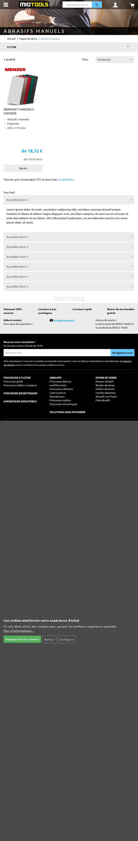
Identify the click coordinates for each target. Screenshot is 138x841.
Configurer (67, 639)
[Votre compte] (115, 4)
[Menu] (6, 5)
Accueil (11, 38)
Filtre (11, 47)
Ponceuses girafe (13, 381)
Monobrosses (57, 396)
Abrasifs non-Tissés (106, 396)
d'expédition (65, 179)
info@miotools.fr (64, 320)
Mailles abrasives (105, 388)
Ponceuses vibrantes (61, 388)
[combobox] (77, 4)
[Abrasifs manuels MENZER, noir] (23, 86)
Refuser (49, 639)
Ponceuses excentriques (63, 404)
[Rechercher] (97, 4)
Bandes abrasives (105, 385)
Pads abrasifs (103, 400)
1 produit (9, 59)
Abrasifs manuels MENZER (19, 111)
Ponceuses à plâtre (60, 400)
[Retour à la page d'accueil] (34, 4)
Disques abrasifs (105, 381)
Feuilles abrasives (106, 392)
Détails (23, 168)
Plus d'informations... (19, 630)
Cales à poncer (58, 392)
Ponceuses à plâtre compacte (20, 385)
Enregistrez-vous (122, 352)
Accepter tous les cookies (22, 639)
